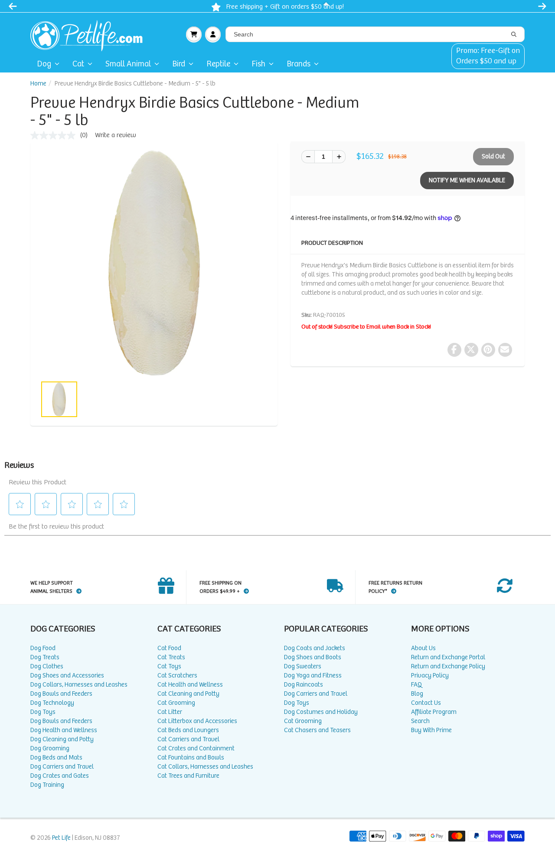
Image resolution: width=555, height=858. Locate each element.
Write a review (115, 135)
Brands (298, 64)
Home (38, 83)
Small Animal (128, 64)
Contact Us (426, 703)
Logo (90, 34)
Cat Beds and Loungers (188, 730)
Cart (193, 34)
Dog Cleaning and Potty (62, 739)
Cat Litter (169, 712)
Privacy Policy (430, 675)
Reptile (218, 64)
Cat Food (169, 648)
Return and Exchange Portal (448, 657)
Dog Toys (43, 712)
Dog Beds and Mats (56, 757)
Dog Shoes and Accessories (67, 675)
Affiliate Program (434, 712)
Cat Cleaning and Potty (188, 693)
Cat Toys (169, 666)
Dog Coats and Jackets (314, 648)
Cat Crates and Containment (196, 748)
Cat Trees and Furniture (188, 775)
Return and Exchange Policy (448, 666)
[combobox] (375, 34)
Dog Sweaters (302, 666)
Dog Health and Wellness (63, 730)
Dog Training (47, 785)
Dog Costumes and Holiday (321, 712)
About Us (423, 648)
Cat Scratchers (177, 675)
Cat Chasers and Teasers (317, 730)
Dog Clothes (46, 666)
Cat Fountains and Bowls (190, 757)
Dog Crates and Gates (59, 775)
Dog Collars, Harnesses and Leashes (78, 684)
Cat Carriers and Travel (188, 739)
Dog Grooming (49, 748)
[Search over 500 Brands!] (514, 35)
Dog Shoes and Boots (312, 657)
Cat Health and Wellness (190, 684)
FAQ (416, 684)
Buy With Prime (431, 730)
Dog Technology (52, 703)
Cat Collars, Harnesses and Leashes (205, 766)
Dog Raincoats (303, 684)
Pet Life (61, 838)
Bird (178, 64)
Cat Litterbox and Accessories (197, 721)
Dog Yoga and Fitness (313, 675)
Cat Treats (171, 657)
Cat (78, 64)
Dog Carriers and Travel (62, 766)
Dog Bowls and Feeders (61, 693)
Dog (44, 64)
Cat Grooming (176, 703)
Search (420, 721)
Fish (258, 64)
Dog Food (43, 648)
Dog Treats (44, 657)
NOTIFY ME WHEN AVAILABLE (467, 180)
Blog (417, 693)
